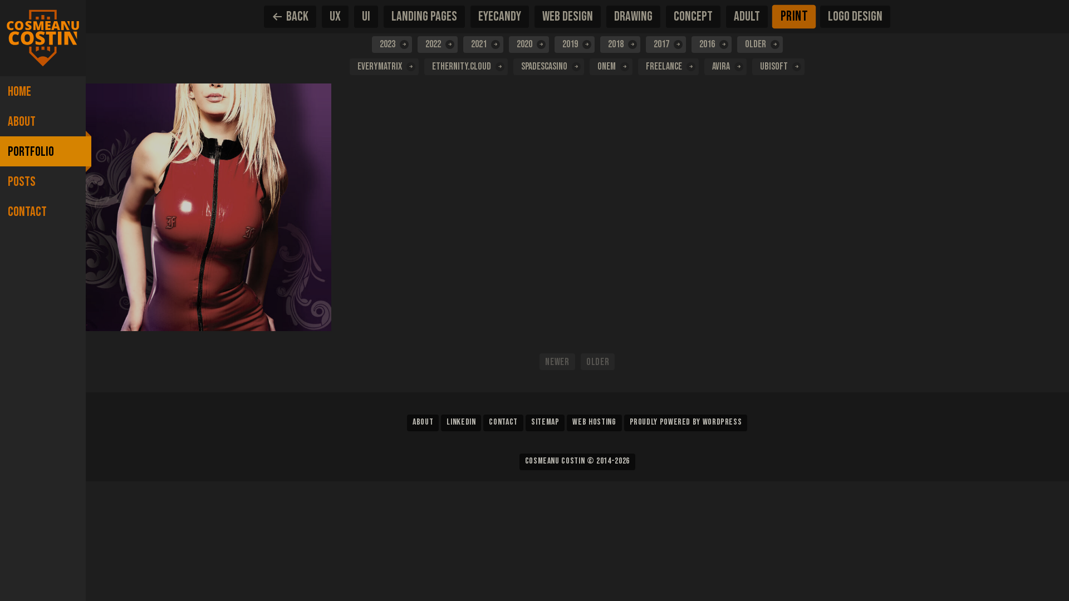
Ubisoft (774, 66)
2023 (387, 44)
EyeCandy (499, 16)
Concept (693, 16)
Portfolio (31, 152)
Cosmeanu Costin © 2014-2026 (577, 461)
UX (335, 16)
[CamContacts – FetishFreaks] (209, 207)
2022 (433, 44)
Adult (747, 16)
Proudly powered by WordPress (686, 422)
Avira (721, 66)
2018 (616, 44)
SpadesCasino (544, 66)
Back (297, 16)
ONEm (606, 66)
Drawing (633, 16)
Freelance (664, 66)
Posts (22, 182)
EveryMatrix (379, 66)
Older (755, 44)
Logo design (855, 16)
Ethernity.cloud (461, 66)
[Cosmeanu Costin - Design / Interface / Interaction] (43, 38)
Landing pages (424, 16)
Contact (27, 212)
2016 (707, 44)
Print (794, 16)
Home (19, 91)
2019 (570, 44)
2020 (524, 44)
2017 (661, 44)
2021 (479, 44)
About (22, 122)
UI (366, 16)
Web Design (567, 16)
